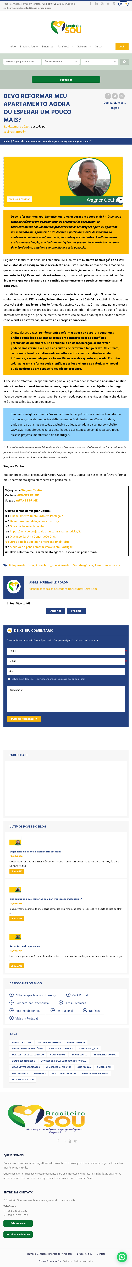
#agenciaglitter (22, 1042)
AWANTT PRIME (28, 495)
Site (11, 671)
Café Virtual (80, 995)
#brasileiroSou (76, 1042)
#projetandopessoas (64, 1073)
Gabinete (82, 46)
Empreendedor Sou (28, 1011)
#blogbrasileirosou (21, 565)
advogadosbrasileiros (95, 1073)
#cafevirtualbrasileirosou (28, 1054)
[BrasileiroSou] (66, 27)
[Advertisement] (66, 788)
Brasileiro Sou (84, 1253)
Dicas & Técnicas (19, 199)
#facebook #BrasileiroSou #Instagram (63, 1061)
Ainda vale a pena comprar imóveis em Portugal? (41, 547)
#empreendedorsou (105, 1054)
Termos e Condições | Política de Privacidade (49, 1253)
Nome (12, 650)
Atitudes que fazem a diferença (35, 995)
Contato (101, 1253)
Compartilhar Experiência (32, 1003)
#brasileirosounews (61, 1048)
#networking (20, 1073)
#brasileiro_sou (46, 565)
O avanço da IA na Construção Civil (33, 536)
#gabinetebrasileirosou (26, 1067)
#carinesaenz (79, 1054)
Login (122, 46)
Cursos (99, 46)
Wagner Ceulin (31, 490)
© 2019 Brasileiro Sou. (50, 1261)
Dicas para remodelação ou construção (35, 521)
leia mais (16, 871)
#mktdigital (104, 1067)
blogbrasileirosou (23, 1079)
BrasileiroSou (27, 46)
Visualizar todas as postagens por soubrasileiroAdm (63, 588)
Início (13, 46)
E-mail (12, 660)
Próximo (76, 611)
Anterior (55, 611)
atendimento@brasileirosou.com (32, 8)
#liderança (84, 1067)
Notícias (94, 1011)
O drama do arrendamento (27, 526)
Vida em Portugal (26, 1018)
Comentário (16, 689)
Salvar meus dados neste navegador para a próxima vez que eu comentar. (48, 678)
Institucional (65, 1011)
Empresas (47, 46)
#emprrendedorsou (107, 565)
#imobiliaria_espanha (58, 1067)
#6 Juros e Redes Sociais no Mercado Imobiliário (37, 542)
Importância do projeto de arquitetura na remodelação (45, 531)
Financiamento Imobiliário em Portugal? (36, 516)
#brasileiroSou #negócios (75, 565)
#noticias (40, 1073)
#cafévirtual (57, 1054)
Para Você (63, 46)
